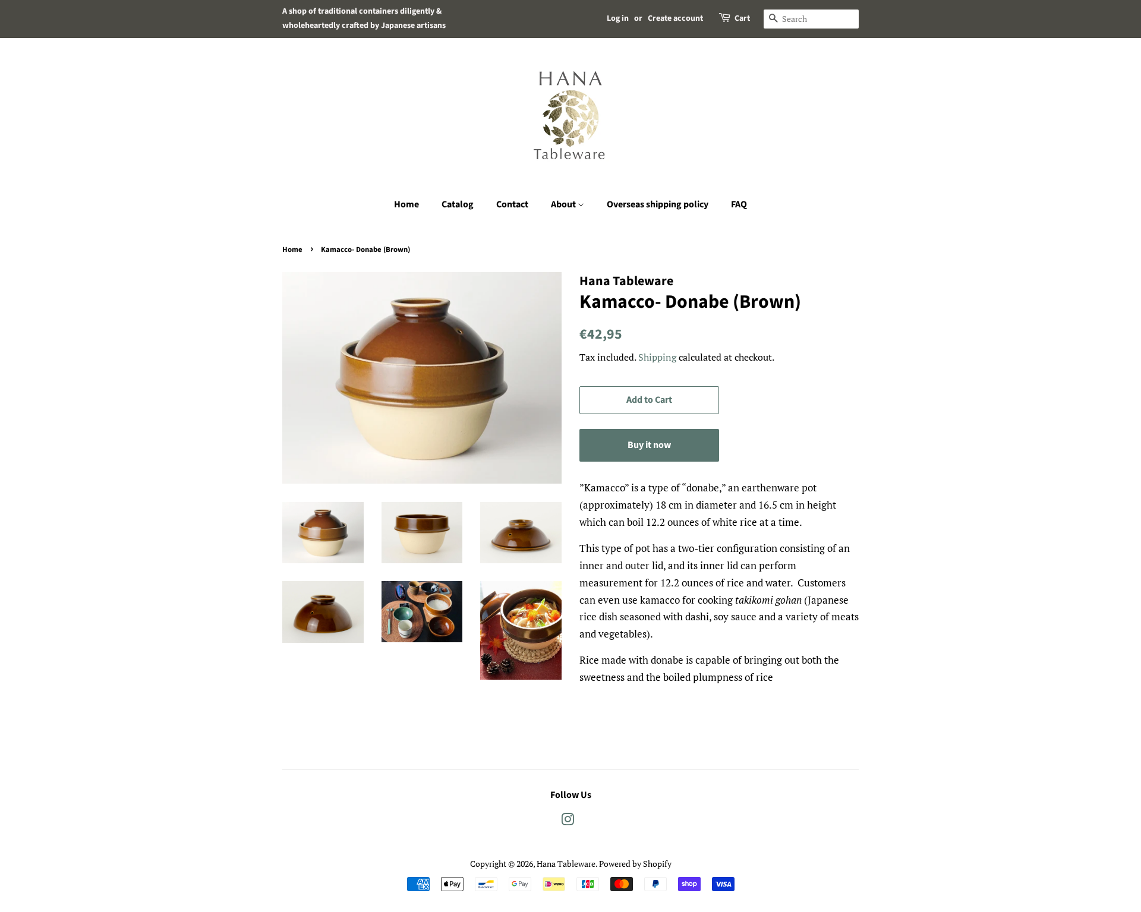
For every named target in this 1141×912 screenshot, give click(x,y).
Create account (675, 18)
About (564, 204)
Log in (618, 18)
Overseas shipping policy (657, 204)
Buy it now (649, 445)
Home (406, 204)
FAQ (739, 204)
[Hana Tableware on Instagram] (567, 821)
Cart (742, 18)
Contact (512, 204)
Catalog (458, 204)
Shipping (657, 357)
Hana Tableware (566, 863)
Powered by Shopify (635, 863)
